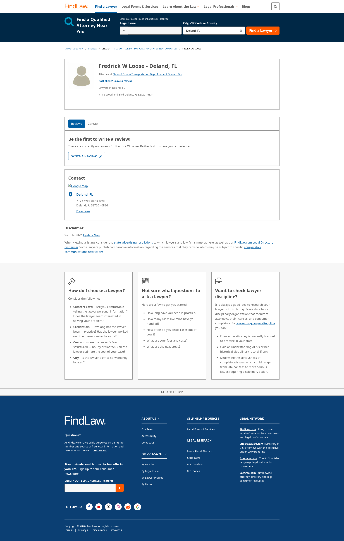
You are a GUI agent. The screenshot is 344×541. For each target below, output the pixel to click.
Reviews (76, 124)
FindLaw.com (248, 429)
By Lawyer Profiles (152, 477)
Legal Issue (128, 23)
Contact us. (100, 450)
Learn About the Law (199, 451)
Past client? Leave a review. (115, 81)
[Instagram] (118, 506)
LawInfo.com (248, 473)
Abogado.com (248, 458)
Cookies (116, 530)
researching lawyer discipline (255, 323)
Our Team (147, 429)
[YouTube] (98, 506)
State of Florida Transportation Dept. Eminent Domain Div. (145, 48)
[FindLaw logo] (78, 6)
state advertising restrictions (133, 242)
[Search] (275, 6)
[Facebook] (89, 506)
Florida (92, 48)
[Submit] (120, 488)
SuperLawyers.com (251, 443)
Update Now (91, 235)
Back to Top (174, 392)
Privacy (82, 530)
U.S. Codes (193, 471)
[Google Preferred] (137, 506)
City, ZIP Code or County (200, 23)
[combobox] (151, 31)
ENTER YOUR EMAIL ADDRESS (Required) (89, 480)
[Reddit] (127, 506)
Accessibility (149, 436)
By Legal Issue (150, 471)
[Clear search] (241, 31)
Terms (68, 530)
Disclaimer (99, 530)
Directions (83, 211)
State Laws (193, 457)
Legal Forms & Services (201, 429)
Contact (93, 124)
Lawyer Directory (73, 48)
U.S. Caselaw (194, 464)
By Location (148, 464)
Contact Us (148, 442)
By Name (147, 484)
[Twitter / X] (108, 506)
